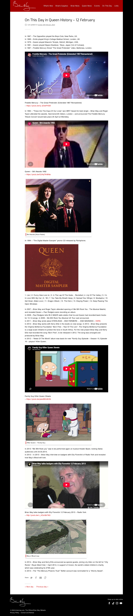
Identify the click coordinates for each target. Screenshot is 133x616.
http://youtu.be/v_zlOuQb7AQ (38, 515)
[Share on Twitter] (31, 578)
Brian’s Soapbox (61, 6)
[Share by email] (41, 578)
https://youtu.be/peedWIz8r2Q (38, 399)
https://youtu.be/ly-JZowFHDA (38, 105)
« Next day (29, 587)
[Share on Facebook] (36, 578)
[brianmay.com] (24, 6)
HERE (98, 321)
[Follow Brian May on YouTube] (121, 603)
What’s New (48, 6)
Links (116, 6)
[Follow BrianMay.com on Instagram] (117, 603)
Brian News (75, 6)
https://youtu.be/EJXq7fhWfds (38, 174)
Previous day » (42, 587)
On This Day (107, 6)
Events (97, 6)
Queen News (87, 6)
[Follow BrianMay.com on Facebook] (109, 603)
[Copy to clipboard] (45, 578)
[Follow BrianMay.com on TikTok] (113, 603)
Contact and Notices (27, 613)
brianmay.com (19, 610)
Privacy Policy (14, 613)
